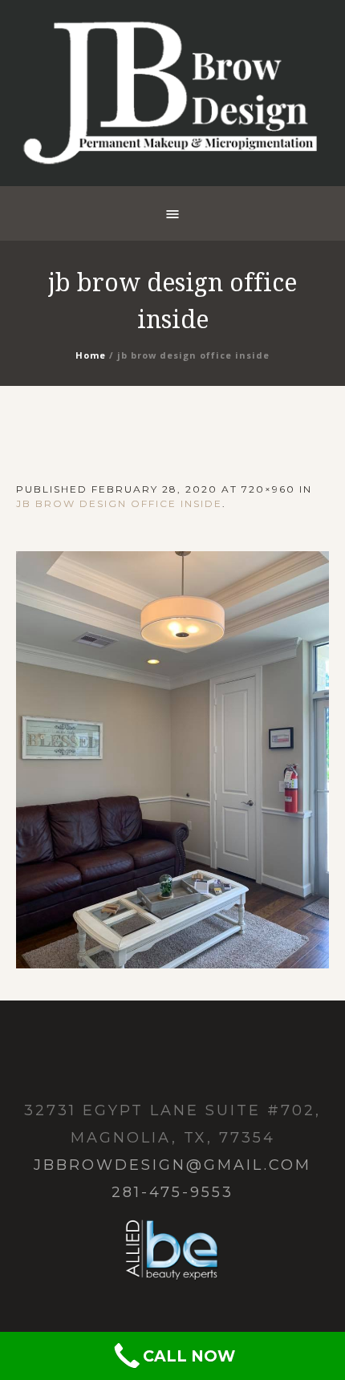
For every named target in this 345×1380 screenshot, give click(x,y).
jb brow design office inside (119, 503)
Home (90, 355)
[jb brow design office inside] (172, 759)
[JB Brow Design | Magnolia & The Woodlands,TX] (172, 93)
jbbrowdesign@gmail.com (172, 1165)
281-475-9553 (172, 1192)
